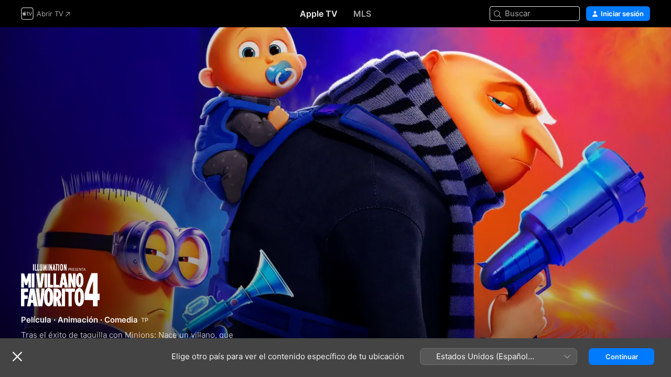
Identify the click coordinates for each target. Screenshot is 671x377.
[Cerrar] (17, 356)
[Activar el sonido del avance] (642, 48)
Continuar (621, 356)
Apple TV (319, 13)
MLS (362, 13)
